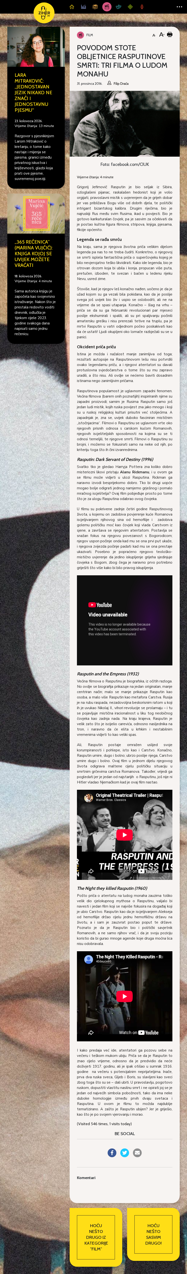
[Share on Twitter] (124, 1155)
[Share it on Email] (137, 1155)
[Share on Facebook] (112, 1155)
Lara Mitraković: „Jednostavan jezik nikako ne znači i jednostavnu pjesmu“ (33, 92)
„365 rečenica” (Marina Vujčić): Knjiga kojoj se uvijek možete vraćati (34, 253)
